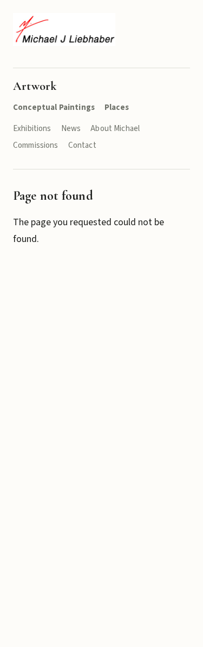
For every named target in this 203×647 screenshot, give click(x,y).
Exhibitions (32, 128)
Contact (82, 145)
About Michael (115, 128)
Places (116, 107)
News (71, 128)
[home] (64, 29)
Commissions (35, 145)
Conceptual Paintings (54, 107)
